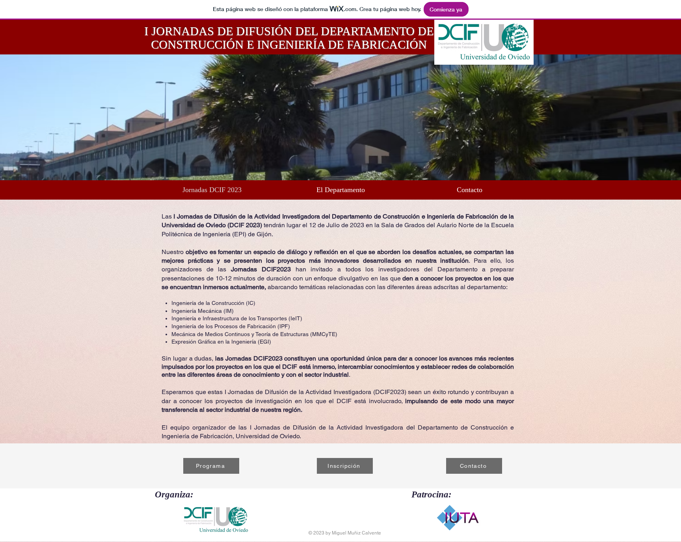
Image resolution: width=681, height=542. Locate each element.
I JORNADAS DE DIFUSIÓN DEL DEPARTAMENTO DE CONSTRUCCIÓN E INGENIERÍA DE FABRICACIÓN (289, 37)
